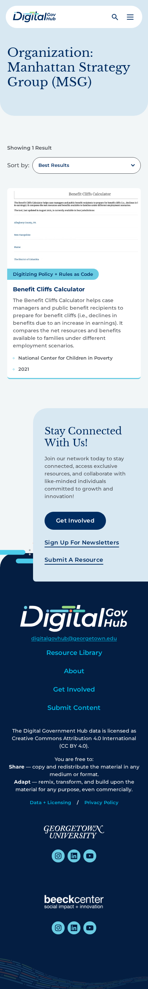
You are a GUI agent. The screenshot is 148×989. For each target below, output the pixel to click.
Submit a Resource (74, 559)
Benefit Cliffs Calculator (49, 289)
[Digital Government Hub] (34, 17)
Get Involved (75, 520)
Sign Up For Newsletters (82, 542)
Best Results (53, 165)
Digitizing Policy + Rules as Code (53, 274)
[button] (130, 17)
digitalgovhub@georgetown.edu (74, 638)
